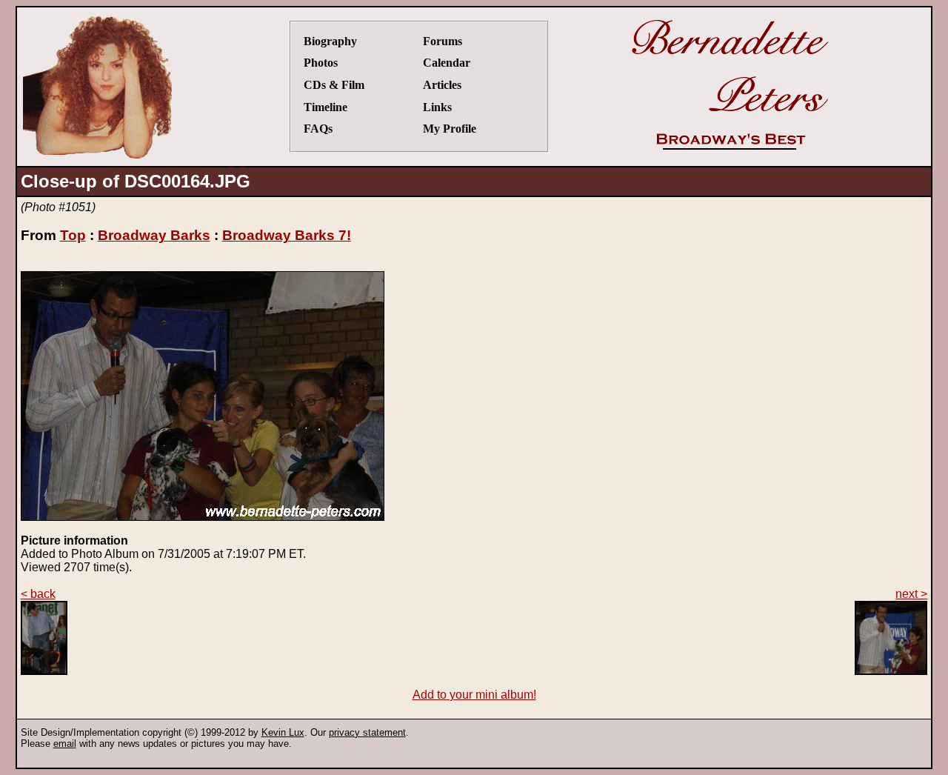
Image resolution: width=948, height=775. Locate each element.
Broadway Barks (154, 235)
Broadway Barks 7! (286, 235)
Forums (442, 41)
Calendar (446, 62)
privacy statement (367, 732)
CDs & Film (334, 85)
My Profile (449, 128)
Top (73, 235)
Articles (442, 85)
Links (437, 107)
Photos (321, 62)
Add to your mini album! (474, 694)
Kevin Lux (282, 732)
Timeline (325, 107)
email (64, 743)
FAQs (318, 128)
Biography (330, 41)
